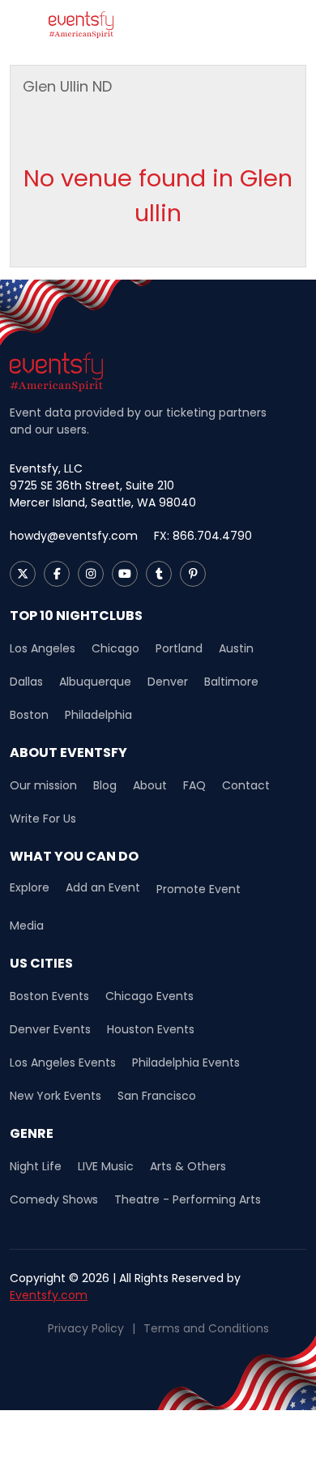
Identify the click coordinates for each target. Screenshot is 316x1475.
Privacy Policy (86, 1328)
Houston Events (150, 1029)
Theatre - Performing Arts (187, 1199)
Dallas (26, 681)
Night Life (36, 1166)
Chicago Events (149, 996)
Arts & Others (188, 1166)
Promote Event (198, 889)
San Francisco (156, 1096)
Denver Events (50, 1029)
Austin (236, 648)
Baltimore (231, 681)
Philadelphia (98, 715)
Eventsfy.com (49, 1295)
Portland (179, 648)
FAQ (194, 785)
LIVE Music (106, 1166)
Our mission (43, 785)
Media (27, 925)
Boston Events (49, 996)
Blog (105, 785)
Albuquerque (95, 681)
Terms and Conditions (206, 1328)
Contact (246, 785)
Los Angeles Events (63, 1062)
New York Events (55, 1096)
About (150, 785)
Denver (167, 681)
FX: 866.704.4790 (203, 536)
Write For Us (43, 818)
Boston (29, 715)
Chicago (115, 648)
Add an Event (103, 888)
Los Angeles (42, 648)
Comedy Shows (54, 1199)
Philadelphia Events (186, 1062)
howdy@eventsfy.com (74, 536)
